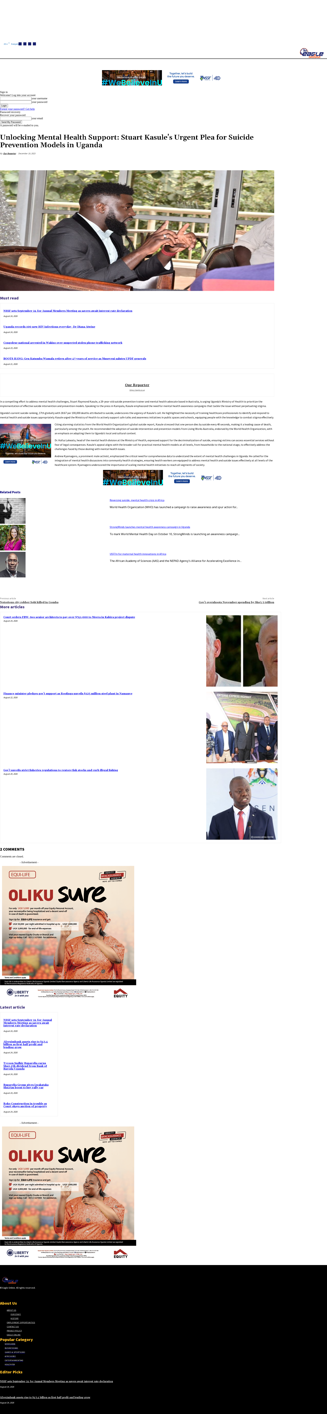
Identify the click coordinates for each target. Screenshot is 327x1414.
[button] (162, 63)
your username (39, 98)
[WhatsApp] (256, 161)
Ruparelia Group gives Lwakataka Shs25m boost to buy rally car (26, 1086)
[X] (34, 43)
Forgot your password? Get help (17, 108)
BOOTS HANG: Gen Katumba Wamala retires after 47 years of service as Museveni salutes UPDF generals (74, 358)
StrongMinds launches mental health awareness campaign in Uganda (150, 527)
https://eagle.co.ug (137, 390)
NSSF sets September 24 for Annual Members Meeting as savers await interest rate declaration (67, 311)
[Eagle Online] (311, 53)
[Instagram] (24, 43)
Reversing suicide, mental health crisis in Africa (137, 500)
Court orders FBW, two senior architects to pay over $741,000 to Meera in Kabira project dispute (69, 617)
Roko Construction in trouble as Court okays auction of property (25, 1105)
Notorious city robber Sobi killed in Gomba (29, 602)
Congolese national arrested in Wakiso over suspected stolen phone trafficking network (62, 342)
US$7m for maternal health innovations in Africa (138, 554)
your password (39, 102)
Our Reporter (9, 153)
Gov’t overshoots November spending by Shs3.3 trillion (236, 602)
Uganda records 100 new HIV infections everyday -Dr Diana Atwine (49, 326)
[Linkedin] (29, 43)
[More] (268, 161)
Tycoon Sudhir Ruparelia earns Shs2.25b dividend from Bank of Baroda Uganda (25, 1066)
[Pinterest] (243, 161)
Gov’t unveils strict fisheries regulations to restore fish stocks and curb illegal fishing (60, 770)
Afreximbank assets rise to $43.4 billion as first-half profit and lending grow (25, 1044)
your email (37, 118)
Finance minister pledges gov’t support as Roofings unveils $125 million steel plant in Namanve (67, 693)
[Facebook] (20, 43)
